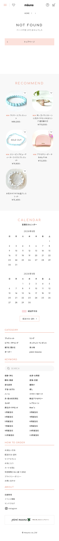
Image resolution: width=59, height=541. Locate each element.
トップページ (29, 41)
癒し (31, 389)
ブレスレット (9, 338)
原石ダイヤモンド (11, 407)
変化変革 (8, 384)
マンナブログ (10, 503)
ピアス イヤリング (11, 343)
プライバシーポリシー (13, 476)
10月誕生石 (34, 430)
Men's (32, 407)
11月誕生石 (9, 435)
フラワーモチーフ (36, 394)
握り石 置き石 (10, 347)
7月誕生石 (9, 426)
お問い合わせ (10, 480)
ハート (7, 394)
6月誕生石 (34, 421)
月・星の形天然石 (11, 398)
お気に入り (9, 463)
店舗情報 (8, 494)
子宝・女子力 (10, 389)
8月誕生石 (34, 426)
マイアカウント (10, 459)
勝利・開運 (9, 380)
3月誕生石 (9, 416)
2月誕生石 (34, 412)
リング (32, 338)
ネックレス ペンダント (38, 343)
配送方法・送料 (28, 318)
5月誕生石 (9, 421)
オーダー (8, 352)
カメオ (7, 403)
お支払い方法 (10, 450)
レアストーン (34, 403)
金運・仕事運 (35, 375)
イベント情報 (10, 499)
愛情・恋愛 (34, 380)
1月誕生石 (9, 412)
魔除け (32, 384)
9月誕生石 (9, 430)
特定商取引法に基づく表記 (15, 472)
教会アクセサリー (36, 398)
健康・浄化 (9, 375)
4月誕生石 (34, 416)
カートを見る (10, 467)
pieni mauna (36, 352)
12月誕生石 (34, 435)
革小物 (32, 347)
